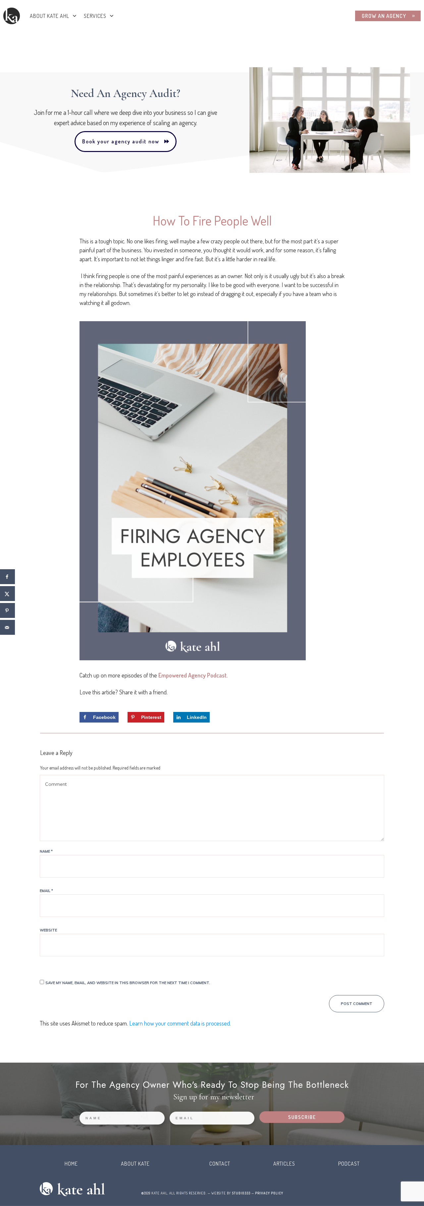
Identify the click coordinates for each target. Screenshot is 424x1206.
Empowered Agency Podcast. (193, 675)
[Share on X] (7, 593)
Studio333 (241, 1193)
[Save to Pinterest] (7, 610)
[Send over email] (7, 627)
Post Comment (356, 1003)
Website (48, 930)
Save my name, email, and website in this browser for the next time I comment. (127, 982)
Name (46, 851)
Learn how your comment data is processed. (180, 1023)
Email (46, 890)
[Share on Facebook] (7, 576)
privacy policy (269, 1193)
